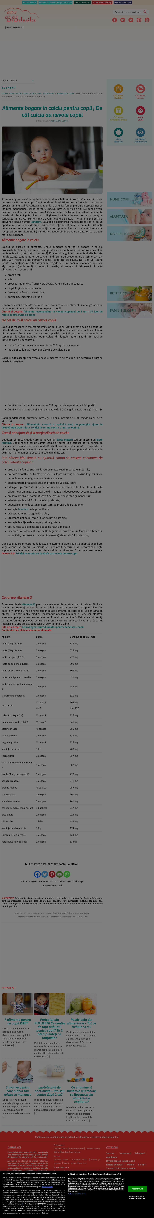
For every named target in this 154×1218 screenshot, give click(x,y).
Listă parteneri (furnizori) (76, 1194)
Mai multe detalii (47, 1187)
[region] (77, 1194)
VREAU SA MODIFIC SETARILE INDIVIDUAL (136, 1197)
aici (22, 1204)
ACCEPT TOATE (137, 1189)
